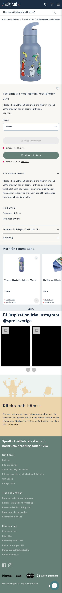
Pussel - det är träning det (16, 507)
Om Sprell (7, 479)
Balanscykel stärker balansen (17, 498)
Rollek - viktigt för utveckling (17, 503)
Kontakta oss (9, 531)
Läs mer (7, 113)
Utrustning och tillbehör (10, 19)
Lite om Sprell (9, 465)
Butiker (6, 460)
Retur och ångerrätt (13, 545)
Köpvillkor (7, 536)
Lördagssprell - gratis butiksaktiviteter (23, 474)
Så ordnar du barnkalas (14, 512)
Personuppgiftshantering (15, 550)
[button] (57, 89)
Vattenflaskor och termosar (48, 19)
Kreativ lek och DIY (12, 517)
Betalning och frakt (12, 541)
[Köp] (36, 300)
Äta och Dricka (28, 19)
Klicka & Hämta (10, 554)
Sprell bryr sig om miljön (15, 469)
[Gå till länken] (4, 565)
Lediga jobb (8, 483)
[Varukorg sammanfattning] (51, 4)
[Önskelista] (45, 4)
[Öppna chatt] (54, 585)
